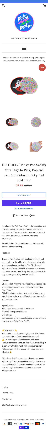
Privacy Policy (8, 393)
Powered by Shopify (37, 419)
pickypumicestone (23, 419)
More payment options (24, 208)
